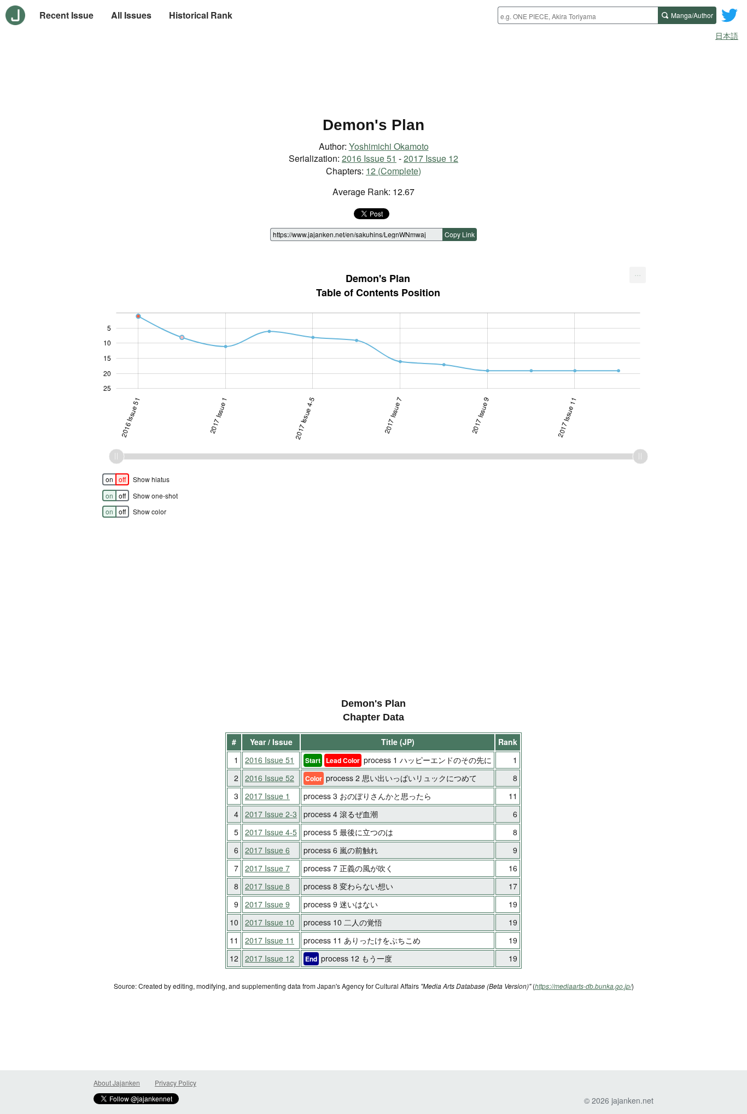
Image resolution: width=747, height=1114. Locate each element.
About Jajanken (117, 1082)
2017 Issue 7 (267, 868)
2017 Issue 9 (267, 904)
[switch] (115, 479)
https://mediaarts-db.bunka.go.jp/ (583, 985)
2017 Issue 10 (269, 922)
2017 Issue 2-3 (271, 813)
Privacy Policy (175, 1082)
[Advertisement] (373, 75)
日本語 (726, 35)
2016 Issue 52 (269, 777)
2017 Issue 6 (267, 850)
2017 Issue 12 (431, 158)
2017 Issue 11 (269, 940)
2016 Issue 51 (369, 158)
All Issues (131, 15)
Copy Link (460, 234)
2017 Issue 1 (267, 795)
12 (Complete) (393, 171)
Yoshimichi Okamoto (389, 146)
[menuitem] (637, 275)
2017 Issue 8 (267, 886)
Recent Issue (66, 15)
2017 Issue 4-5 (271, 831)
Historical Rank (200, 15)
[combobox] (578, 15)
